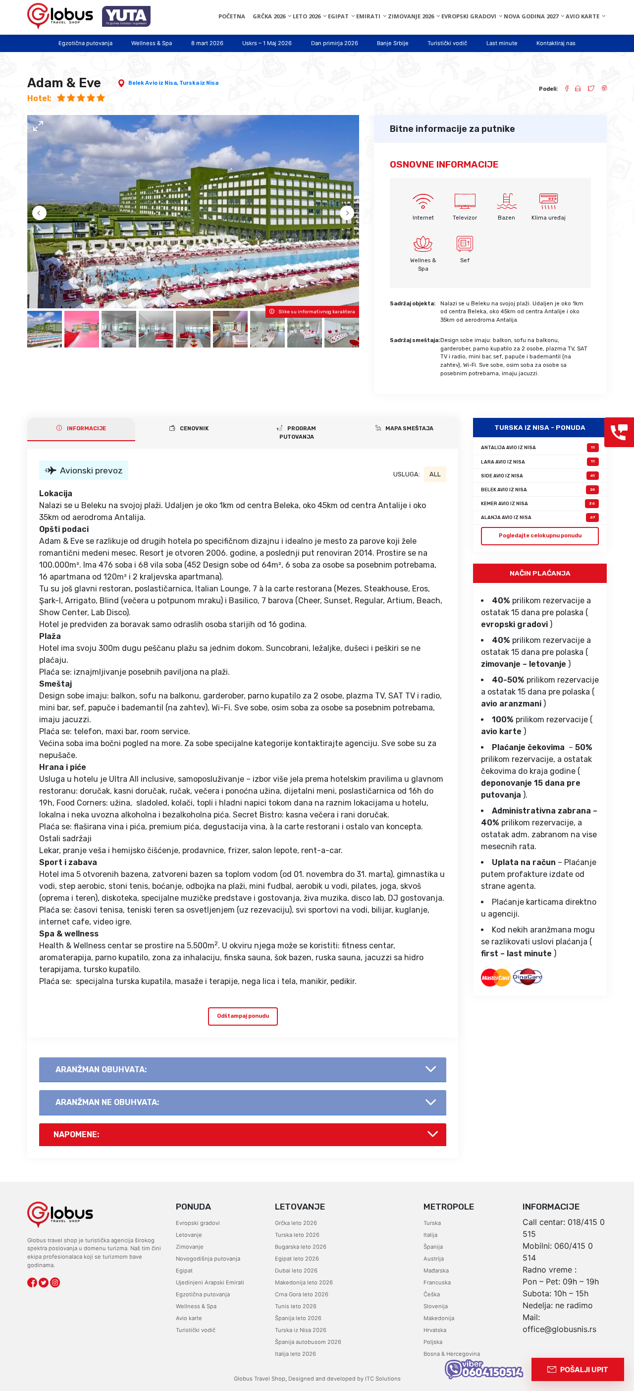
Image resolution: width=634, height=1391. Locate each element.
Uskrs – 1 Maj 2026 (267, 43)
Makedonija (438, 1318)
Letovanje (189, 1234)
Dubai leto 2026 (296, 1270)
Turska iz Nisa (198, 83)
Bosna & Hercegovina (451, 1353)
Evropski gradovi (198, 1222)
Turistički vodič (447, 43)
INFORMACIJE (86, 428)
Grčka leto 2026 (296, 1222)
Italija (430, 1234)
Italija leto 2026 (295, 1353)
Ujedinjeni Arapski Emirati (210, 1282)
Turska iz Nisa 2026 (300, 1330)
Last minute (502, 43)
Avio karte (189, 1318)
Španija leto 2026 (298, 1318)
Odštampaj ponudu (243, 1016)
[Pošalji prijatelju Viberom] (601, 89)
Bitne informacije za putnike (452, 128)
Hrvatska (434, 1330)
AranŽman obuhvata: (101, 1069)
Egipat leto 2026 (297, 1258)
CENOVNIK (194, 428)
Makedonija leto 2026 (304, 1282)
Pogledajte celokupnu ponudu (540, 535)
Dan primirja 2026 (334, 43)
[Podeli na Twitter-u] (587, 89)
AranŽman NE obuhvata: (107, 1102)
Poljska (432, 1341)
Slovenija (435, 1306)
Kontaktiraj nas (556, 43)
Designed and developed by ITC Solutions (344, 1378)
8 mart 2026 (207, 43)
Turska (432, 1222)
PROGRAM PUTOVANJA (298, 432)
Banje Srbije (393, 43)
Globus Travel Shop (259, 1378)
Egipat (184, 1270)
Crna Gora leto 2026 (301, 1294)
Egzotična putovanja (85, 43)
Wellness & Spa (151, 43)
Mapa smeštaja (408, 428)
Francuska (437, 1282)
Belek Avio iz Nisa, (153, 83)
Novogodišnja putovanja (208, 1258)
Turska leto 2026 (297, 1234)
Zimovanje (190, 1246)
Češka (431, 1294)
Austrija (433, 1258)
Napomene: (76, 1134)
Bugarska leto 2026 (300, 1246)
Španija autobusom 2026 (308, 1341)
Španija (433, 1246)
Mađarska (436, 1270)
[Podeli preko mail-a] (574, 89)
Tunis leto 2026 (296, 1306)
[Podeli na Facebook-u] (563, 89)
